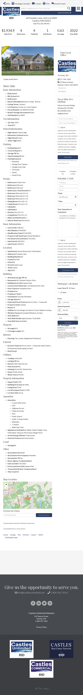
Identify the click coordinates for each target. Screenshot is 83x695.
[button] (68, 8)
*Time (60, 201)
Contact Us (62, 88)
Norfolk (26, 535)
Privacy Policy (65, 152)
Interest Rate (63, 314)
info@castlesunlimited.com (31, 592)
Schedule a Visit (73, 172)
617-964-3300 (65, 79)
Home (5, 535)
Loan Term (62, 288)
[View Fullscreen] (6, 492)
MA (19, 535)
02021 (40, 535)
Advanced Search (64, 13)
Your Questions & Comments (65, 210)
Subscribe (68, 157)
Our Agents (62, 91)
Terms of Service (68, 276)
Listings (13, 535)
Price (60, 299)
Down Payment (64, 306)
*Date (60, 193)
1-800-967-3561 (59, 592)
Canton (33, 535)
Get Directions (43, 515)
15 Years (63, 292)
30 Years (71, 288)
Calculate (67, 323)
